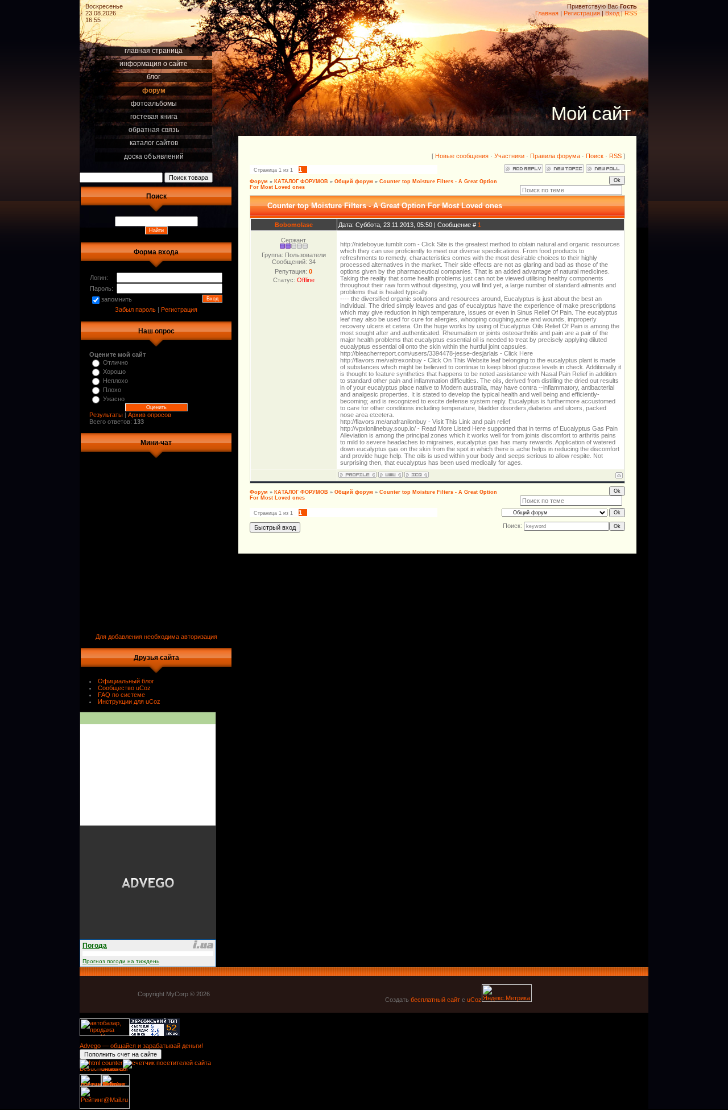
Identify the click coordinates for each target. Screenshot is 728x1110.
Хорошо (114, 371)
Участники (509, 155)
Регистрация (582, 13)
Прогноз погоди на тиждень (120, 961)
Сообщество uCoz (124, 687)
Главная (547, 13)
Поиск (594, 155)
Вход (612, 13)
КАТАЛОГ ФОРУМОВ (301, 181)
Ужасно (114, 398)
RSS (630, 13)
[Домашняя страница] (390, 475)
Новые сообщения (462, 155)
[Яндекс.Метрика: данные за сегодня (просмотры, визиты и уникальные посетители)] (507, 993)
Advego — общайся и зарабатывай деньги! (141, 1045)
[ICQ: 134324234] (416, 475)
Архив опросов (149, 414)
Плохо (112, 389)
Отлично (115, 362)
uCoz (474, 999)
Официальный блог (126, 681)
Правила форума (555, 155)
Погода (94, 946)
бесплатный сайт (435, 999)
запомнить (116, 299)
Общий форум (353, 181)
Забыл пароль (135, 309)
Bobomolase (294, 224)
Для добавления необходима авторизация (156, 636)
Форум (259, 181)
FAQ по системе (121, 694)
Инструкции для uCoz (129, 701)
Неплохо (115, 380)
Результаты (106, 414)
